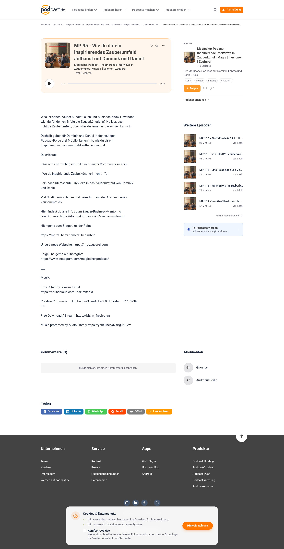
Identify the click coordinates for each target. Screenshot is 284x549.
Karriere (46, 467)
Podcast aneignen (195, 99)
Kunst (188, 80)
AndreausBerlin (206, 380)
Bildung (212, 80)
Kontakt (96, 461)
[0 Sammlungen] (156, 45)
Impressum (48, 473)
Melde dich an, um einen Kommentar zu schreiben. (108, 368)
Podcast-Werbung (204, 480)
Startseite (45, 24)
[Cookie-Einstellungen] (157, 502)
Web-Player (149, 461)
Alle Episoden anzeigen (228, 215)
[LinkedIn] (135, 502)
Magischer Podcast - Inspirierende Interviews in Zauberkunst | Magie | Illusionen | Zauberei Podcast (112, 24)
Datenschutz (99, 480)
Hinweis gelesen (197, 525)
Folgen (194, 88)
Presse (95, 467)
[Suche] (215, 9)
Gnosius (202, 367)
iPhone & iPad (150, 467)
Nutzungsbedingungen (105, 473)
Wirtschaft (226, 80)
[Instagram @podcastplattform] (126, 502)
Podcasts (57, 24)
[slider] (112, 83)
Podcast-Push (201, 473)
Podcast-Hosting (203, 461)
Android (147, 473)
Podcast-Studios (203, 467)
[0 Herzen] (151, 45)
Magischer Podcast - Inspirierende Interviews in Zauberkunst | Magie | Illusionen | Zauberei (103, 66)
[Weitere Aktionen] (164, 46)
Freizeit (199, 80)
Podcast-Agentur (203, 486)
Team (44, 461)
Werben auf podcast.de (55, 480)
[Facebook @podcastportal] (144, 502)
